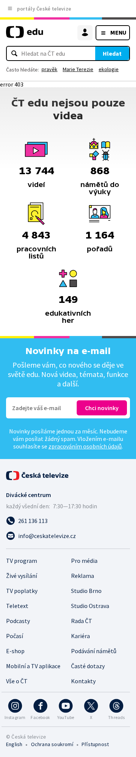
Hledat (112, 53)
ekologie (109, 69)
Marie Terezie (78, 69)
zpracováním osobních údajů (85, 446)
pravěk (49, 69)
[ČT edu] (24, 35)
